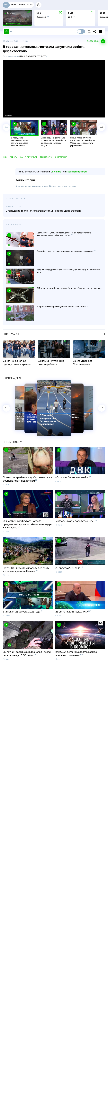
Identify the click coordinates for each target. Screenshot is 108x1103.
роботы (13, 157)
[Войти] (94, 31)
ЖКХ (5, 157)
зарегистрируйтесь (76, 171)
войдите (56, 171)
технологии (46, 157)
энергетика (61, 157)
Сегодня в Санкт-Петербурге (32, 56)
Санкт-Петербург (28, 157)
